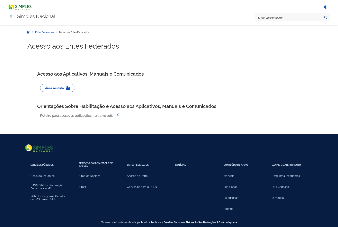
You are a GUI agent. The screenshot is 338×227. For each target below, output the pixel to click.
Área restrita (55, 88)
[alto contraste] (325, 7)
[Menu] (11, 16)
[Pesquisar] (325, 17)
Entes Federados (44, 32)
